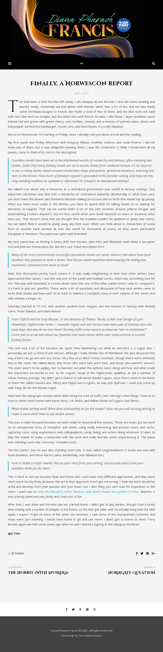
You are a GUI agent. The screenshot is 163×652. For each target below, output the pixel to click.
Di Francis (18, 553)
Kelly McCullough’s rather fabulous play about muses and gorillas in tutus (88, 491)
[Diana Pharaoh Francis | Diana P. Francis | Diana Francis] (81, 29)
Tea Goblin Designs (90, 635)
